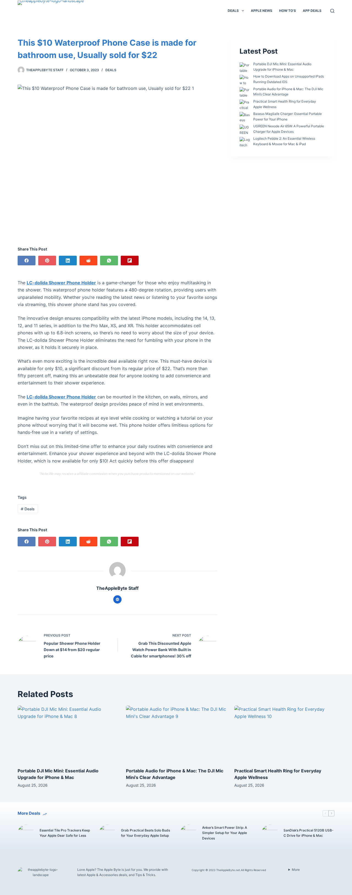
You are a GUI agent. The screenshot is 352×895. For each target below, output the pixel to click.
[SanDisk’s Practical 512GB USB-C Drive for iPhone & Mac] (270, 833)
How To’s (287, 11)
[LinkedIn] (68, 260)
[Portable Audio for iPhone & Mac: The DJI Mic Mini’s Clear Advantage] (176, 734)
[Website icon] (117, 599)
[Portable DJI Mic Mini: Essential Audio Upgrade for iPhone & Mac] (68, 734)
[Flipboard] (130, 260)
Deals (233, 11)
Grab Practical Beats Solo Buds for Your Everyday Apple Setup (145, 833)
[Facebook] (26, 260)
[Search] (332, 11)
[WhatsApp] (109, 260)
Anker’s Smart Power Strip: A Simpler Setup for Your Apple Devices (224, 833)
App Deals (312, 11)
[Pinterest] (47, 260)
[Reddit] (88, 260)
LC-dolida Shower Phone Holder (61, 282)
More (296, 870)
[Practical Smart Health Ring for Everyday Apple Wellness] (284, 734)
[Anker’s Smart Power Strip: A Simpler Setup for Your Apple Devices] (188, 833)
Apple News (261, 11)
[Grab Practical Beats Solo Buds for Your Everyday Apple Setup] (107, 833)
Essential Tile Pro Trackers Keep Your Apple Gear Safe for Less (65, 833)
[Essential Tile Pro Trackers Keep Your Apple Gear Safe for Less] (26, 833)
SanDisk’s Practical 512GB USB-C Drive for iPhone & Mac (309, 833)
